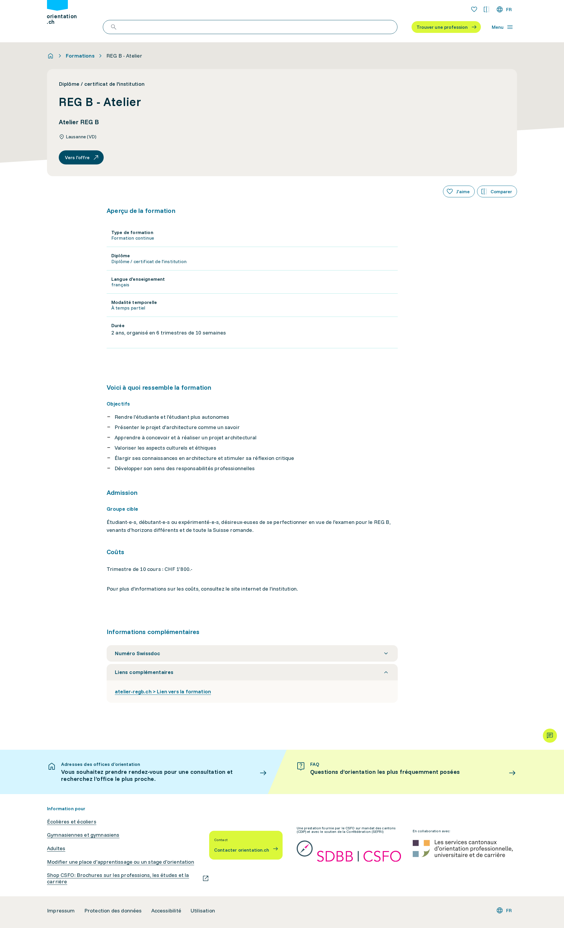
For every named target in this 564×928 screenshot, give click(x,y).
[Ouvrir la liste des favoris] (474, 9)
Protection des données (113, 910)
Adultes (56, 848)
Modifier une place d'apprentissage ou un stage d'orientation (120, 862)
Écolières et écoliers (71, 821)
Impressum (61, 910)
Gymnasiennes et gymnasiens (83, 835)
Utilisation (203, 910)
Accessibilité (166, 910)
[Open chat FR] (550, 736)
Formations (80, 55)
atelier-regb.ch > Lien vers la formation (163, 691)
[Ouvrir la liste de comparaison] (486, 9)
